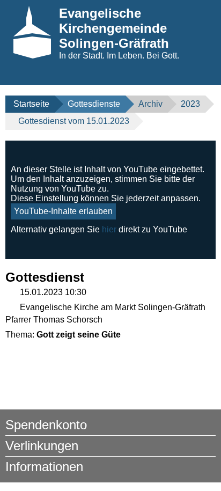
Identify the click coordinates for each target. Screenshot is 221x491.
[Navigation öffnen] (192, 76)
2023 (190, 103)
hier (109, 229)
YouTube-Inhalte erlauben (63, 211)
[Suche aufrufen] (210, 76)
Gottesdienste (94, 103)
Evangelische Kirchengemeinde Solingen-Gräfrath (114, 28)
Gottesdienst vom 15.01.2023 (73, 121)
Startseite (31, 103)
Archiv (150, 103)
